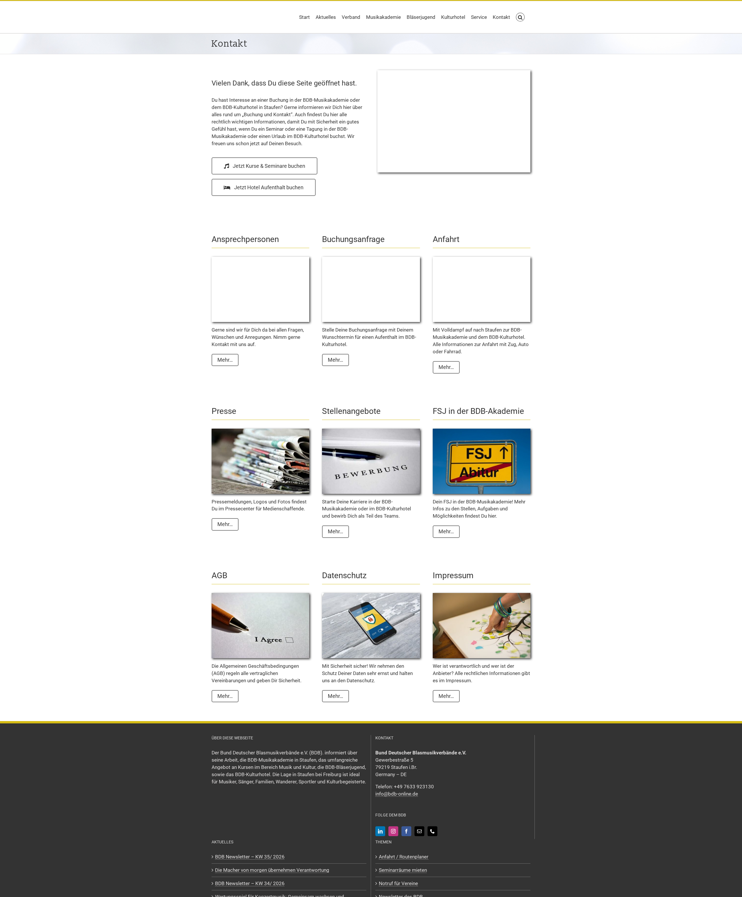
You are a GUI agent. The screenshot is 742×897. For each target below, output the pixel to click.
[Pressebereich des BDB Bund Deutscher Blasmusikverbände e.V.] (260, 431)
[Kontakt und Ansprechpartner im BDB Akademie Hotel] (260, 259)
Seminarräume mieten (403, 870)
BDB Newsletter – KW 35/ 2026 (250, 857)
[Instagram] (393, 831)
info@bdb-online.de (396, 794)
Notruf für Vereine (398, 883)
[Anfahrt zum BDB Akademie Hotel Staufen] (481, 259)
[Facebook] (406, 831)
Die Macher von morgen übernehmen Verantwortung (272, 870)
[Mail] (419, 831)
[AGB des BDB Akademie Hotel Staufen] (260, 595)
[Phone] (432, 831)
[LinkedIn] (380, 831)
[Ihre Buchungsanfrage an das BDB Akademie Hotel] (371, 259)
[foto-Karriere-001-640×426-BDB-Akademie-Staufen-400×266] (371, 431)
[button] (520, 17)
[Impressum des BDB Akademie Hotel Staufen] (481, 595)
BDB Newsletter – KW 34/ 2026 (250, 883)
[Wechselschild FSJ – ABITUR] (481, 431)
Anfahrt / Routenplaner (403, 857)
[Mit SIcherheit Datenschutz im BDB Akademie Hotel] (371, 595)
